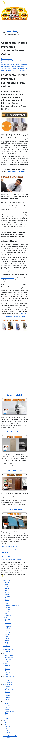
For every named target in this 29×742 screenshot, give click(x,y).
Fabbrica (8, 63)
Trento (7, 588)
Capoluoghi (6, 581)
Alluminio (23, 61)
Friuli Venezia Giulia (8, 676)
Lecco (7, 642)
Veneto (5, 663)
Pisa (6, 713)
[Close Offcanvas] (7, 576)
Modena (7, 692)
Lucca (7, 709)
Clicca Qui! (23, 313)
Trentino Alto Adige (8, 650)
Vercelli (7, 607)
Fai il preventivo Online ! (8, 550)
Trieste (7, 590)
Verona (7, 665)
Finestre (15, 61)
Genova (7, 586)
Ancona (7, 661)
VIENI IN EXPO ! (6, 556)
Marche (5, 653)
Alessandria (8, 615)
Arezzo (7, 703)
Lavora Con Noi (7, 734)
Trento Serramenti (6, 59)
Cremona (8, 632)
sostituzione (14, 63)
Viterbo (7, 726)
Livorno (7, 707)
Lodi (6, 644)
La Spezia (8, 623)
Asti (6, 613)
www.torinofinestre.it (7, 278)
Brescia (7, 629)
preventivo (21, 63)
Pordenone (8, 682)
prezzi (13, 65)
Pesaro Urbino (9, 655)
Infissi (10, 61)
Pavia (6, 636)
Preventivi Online (8, 738)
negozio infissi (16, 66)
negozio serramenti (21, 65)
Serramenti (4, 61)
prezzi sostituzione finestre (14, 68)
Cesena (7, 697)
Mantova (8, 634)
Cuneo (7, 611)
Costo (3, 63)
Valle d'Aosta (6, 646)
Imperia (7, 619)
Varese (7, 640)
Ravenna (7, 696)
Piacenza (8, 686)
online (8, 65)
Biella (6, 604)
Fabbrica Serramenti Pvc (10, 736)
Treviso (7, 671)
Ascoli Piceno (9, 657)
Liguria (5, 617)
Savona (7, 621)
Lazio (4, 724)
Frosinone (8, 732)
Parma (7, 688)
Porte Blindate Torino (14, 471)
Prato (7, 719)
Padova (7, 673)
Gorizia (7, 678)
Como (7, 630)
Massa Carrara (9, 711)
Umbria (5, 720)
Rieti (6, 728)
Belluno (7, 669)
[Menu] (27, 2)
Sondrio (7, 638)
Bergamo (8, 627)
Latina (7, 730)
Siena (6, 717)
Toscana (5, 701)
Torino (7, 583)
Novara (7, 609)
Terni (6, 722)
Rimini (7, 699)
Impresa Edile (7, 648)
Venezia (7, 592)
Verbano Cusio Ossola (12, 606)
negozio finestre (6, 66)
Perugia (7, 598)
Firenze (7, 596)
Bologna (7, 594)
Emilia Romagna (7, 684)
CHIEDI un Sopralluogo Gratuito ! (11, 559)
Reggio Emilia (9, 690)
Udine (7, 680)
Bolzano (7, 652)
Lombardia (6, 625)
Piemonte (5, 602)
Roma (7, 600)
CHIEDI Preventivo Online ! (9, 546)
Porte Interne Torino (14, 432)
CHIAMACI (4, 553)
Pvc (19, 61)
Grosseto (8, 705)
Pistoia (7, 715)
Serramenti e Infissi (14, 395)
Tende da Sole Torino (14, 509)
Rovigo (7, 674)
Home (4, 579)
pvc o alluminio (20, 70)
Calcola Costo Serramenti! (18, 171)
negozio (3, 65)
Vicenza (7, 667)
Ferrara (7, 694)
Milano (7, 584)
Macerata (8, 659)
